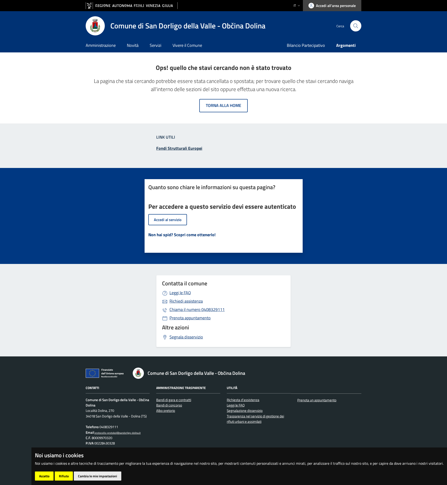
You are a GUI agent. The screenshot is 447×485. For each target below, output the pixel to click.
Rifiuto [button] (64, 476)
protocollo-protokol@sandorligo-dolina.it (117, 433)
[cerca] (355, 25)
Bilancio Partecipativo (306, 45)
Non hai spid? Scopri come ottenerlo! (182, 235)
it (295, 5)
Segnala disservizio (186, 337)
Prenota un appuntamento (316, 400)
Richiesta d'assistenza (243, 400)
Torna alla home (223, 105)
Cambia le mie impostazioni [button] (97, 476)
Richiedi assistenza (186, 301)
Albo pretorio (165, 410)
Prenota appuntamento (190, 318)
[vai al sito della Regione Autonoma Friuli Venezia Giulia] (132, 5)
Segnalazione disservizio (245, 410)
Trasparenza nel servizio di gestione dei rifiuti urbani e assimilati (255, 418)
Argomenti (346, 45)
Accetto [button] (44, 476)
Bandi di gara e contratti (173, 400)
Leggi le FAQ (180, 293)
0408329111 (197, 309)
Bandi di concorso (169, 405)
